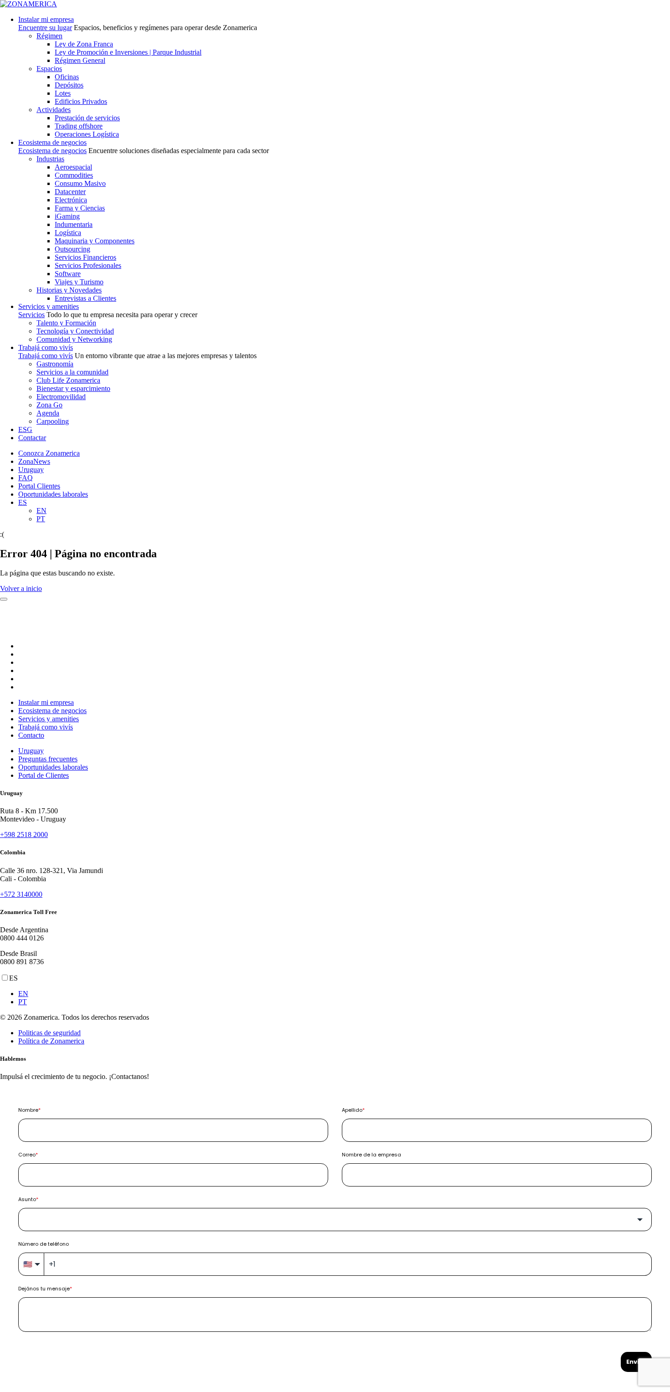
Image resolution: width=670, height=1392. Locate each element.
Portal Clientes (39, 486)
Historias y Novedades (69, 290)
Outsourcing (72, 249)
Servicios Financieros (85, 257)
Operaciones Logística (87, 134)
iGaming (67, 216)
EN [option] (23, 993)
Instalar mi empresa (46, 19)
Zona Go (49, 405)
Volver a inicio (21, 588)
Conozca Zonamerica (49, 453)
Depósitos (69, 85)
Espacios (49, 68)
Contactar (32, 438)
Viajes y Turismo (79, 282)
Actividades (53, 109)
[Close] (3, 599)
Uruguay (31, 469)
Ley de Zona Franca (84, 44)
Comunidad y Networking (74, 339)
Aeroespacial (73, 167)
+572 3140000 (21, 894)
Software (68, 273)
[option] (344, 994)
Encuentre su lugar (45, 27)
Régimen (49, 36)
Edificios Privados (81, 101)
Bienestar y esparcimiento (73, 388)
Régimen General (80, 60)
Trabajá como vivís (45, 347)
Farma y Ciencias (80, 208)
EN (41, 510)
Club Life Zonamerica (68, 380)
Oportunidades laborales (53, 494)
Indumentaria (74, 224)
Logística (68, 232)
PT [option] (22, 1002)
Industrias (50, 159)
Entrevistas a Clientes (85, 298)
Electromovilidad (61, 397)
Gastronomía (54, 364)
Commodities (74, 175)
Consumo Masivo (80, 183)
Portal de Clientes (43, 775)
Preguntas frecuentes (47, 759)
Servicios (31, 314)
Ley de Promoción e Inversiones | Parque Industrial (128, 52)
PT (40, 519)
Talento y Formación (66, 323)
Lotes (63, 93)
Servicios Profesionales (88, 265)
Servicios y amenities (48, 306)
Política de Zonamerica (51, 1041)
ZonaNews (34, 461)
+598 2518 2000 (24, 834)
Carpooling (52, 421)
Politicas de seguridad (49, 1033)
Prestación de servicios (87, 118)
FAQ (25, 478)
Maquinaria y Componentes (94, 241)
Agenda (47, 413)
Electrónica (71, 200)
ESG (25, 429)
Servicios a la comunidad (72, 372)
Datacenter (70, 191)
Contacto (31, 735)
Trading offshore (79, 126)
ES (22, 502)
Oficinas (67, 77)
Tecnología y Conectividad (75, 331)
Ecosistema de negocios (52, 142)
